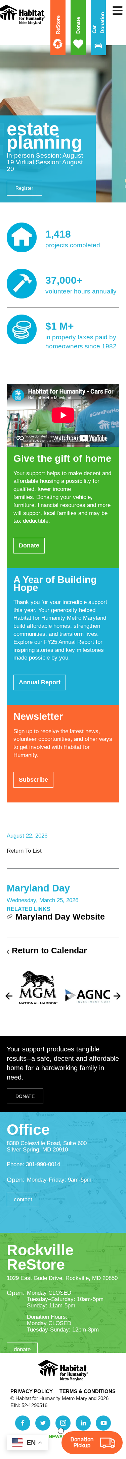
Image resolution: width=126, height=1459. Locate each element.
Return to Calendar (49, 950)
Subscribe (33, 779)
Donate (78, 25)
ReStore (58, 24)
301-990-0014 (43, 1164)
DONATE (25, 1096)
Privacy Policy (31, 1391)
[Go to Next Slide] (117, 996)
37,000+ (64, 280)
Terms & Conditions (87, 1391)
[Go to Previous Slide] (8, 996)
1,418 (58, 234)
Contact (23, 1199)
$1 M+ (59, 326)
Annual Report (39, 682)
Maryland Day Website (60, 916)
